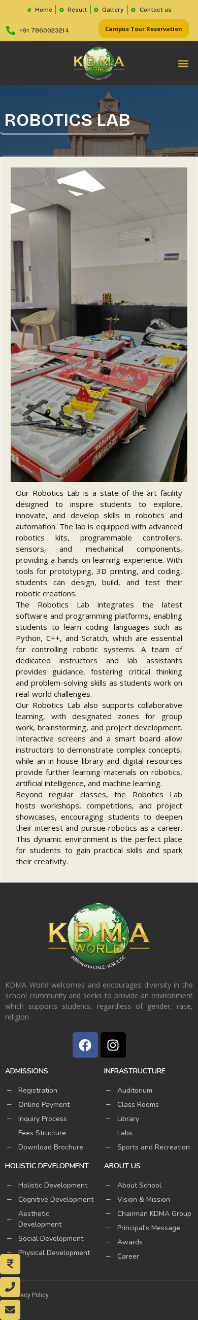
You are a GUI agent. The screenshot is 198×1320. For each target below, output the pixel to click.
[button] (183, 63)
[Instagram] (113, 1045)
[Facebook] (85, 1045)
